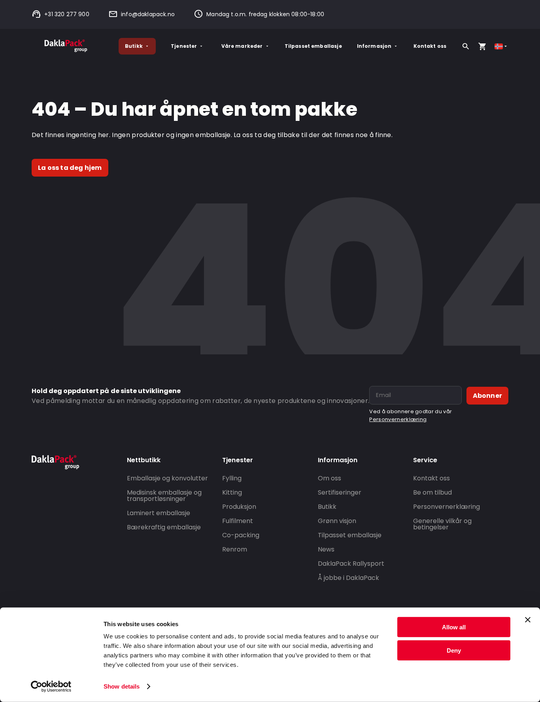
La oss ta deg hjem (70, 167)
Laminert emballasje (158, 513)
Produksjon (239, 506)
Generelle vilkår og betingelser (442, 524)
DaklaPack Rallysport (351, 563)
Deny (454, 650)
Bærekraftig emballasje (164, 527)
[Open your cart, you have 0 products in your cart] (482, 46)
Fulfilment (237, 520)
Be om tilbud (432, 492)
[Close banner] (528, 620)
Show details (122, 686)
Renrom (234, 549)
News (326, 549)
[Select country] (501, 46)
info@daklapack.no (148, 14)
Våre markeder (242, 46)
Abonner (487, 395)
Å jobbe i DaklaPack (348, 577)
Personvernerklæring (398, 419)
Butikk (134, 46)
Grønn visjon (337, 520)
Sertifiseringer (339, 492)
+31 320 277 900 (66, 14)
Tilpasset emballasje (313, 46)
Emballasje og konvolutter (167, 478)
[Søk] (465, 46)
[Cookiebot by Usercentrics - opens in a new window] (51, 687)
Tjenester (184, 46)
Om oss (329, 478)
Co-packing (240, 535)
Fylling (232, 478)
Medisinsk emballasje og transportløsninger (164, 495)
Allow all (454, 627)
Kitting (232, 492)
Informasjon (374, 46)
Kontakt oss (430, 46)
